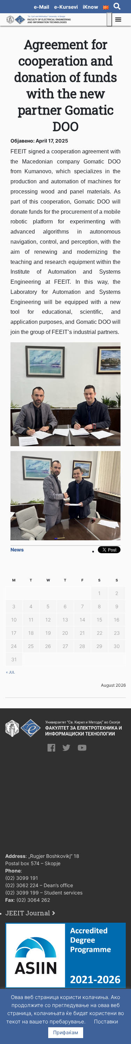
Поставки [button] (106, 1021)
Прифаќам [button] (65, 1032)
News (17, 550)
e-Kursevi (66, 7)
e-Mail (41, 7)
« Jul (10, 672)
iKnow (90, 7)
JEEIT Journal (27, 913)
